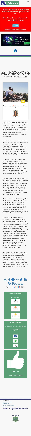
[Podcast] (15, 40)
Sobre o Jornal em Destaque (8, 405)
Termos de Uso (6, 403)
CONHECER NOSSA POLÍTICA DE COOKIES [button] (15, 29)
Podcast (17, 283)
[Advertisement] (15, 63)
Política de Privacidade (7, 402)
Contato (4, 406)
